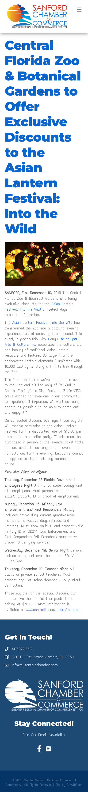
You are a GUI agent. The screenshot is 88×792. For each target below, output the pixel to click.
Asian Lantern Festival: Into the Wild (43, 322)
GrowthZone (74, 785)
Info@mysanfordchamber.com (35, 665)
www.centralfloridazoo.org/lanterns (53, 609)
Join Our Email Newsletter (44, 735)
